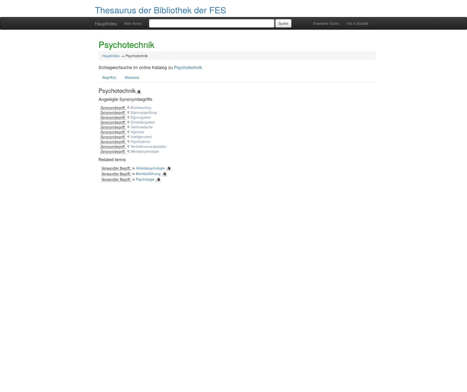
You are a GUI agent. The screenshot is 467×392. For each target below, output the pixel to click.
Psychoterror (140, 141)
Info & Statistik (357, 23)
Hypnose (137, 131)
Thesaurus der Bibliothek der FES (160, 9)
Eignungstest (141, 117)
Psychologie (145, 179)
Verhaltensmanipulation (149, 146)
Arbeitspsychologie (150, 168)
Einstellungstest (143, 122)
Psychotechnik (188, 67)
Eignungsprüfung (144, 112)
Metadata (132, 77)
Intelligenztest (141, 136)
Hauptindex (106, 23)
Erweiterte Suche (326, 23)
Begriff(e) (109, 77)
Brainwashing (141, 107)
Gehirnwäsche (142, 127)
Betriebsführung (148, 173)
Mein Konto (133, 23)
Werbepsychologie (145, 151)
